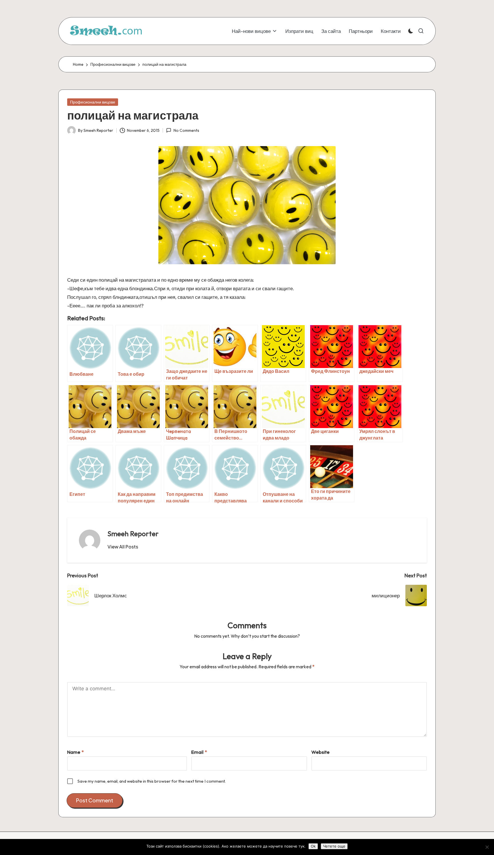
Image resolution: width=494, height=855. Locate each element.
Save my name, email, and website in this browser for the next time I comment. (151, 781)
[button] (122, 546)
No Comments (186, 130)
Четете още (334, 846)
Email (199, 752)
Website (320, 752)
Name (75, 752)
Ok (313, 846)
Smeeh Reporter (133, 533)
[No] (487, 847)
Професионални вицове (92, 102)
